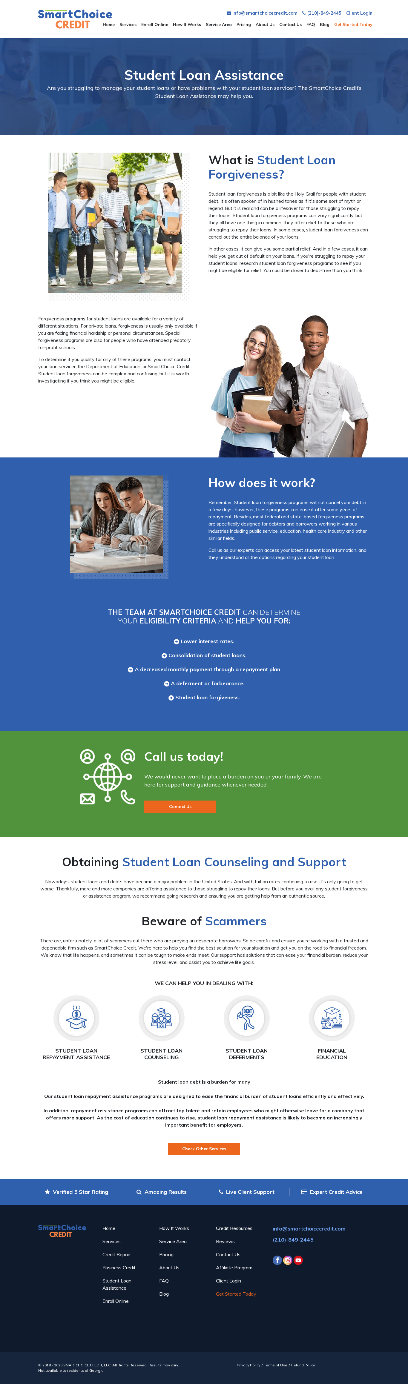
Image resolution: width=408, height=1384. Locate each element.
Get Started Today (353, 24)
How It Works (187, 24)
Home (109, 24)
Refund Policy (303, 1365)
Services (127, 24)
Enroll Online (154, 24)
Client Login (359, 13)
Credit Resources (234, 1228)
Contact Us (290, 24)
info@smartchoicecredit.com (264, 13)
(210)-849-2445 (323, 13)
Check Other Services (204, 1148)
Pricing (244, 24)
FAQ (310, 24)
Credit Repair (116, 1254)
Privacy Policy (248, 1365)
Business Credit (119, 1268)
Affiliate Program (234, 1268)
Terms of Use (275, 1365)
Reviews (225, 1241)
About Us (265, 24)
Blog (324, 24)
